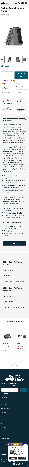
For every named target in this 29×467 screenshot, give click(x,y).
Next (27, 59)
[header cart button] (22, 3)
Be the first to (14, 281)
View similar (13, 458)
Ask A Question (8, 296)
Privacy (9, 461)
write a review (19, 281)
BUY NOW (14, 243)
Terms (3, 461)
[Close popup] (26, 446)
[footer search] (3, 444)
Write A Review (8, 270)
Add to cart (21, 75)
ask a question (19, 307)
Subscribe (23, 390)
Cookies (15, 461)
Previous (2, 59)
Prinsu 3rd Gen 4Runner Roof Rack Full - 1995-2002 (19, 451)
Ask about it (22, 458)
